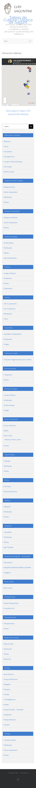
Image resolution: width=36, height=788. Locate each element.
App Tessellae (8, 547)
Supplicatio (8, 715)
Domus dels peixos (10, 491)
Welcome (7, 141)
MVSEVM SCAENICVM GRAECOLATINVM (17, 568)
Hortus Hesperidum (11, 192)
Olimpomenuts (9, 624)
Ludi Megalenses (9, 699)
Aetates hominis (9, 187)
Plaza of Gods (8, 644)
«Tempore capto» (10, 740)
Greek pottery (9, 243)
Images (6, 344)
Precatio (7, 725)
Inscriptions (8, 152)
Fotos (6, 319)
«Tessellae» (8, 532)
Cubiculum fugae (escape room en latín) (17, 360)
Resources (7, 659)
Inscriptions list (9, 157)
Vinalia (6, 705)
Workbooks (8, 197)
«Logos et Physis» (10, 273)
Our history (8, 167)
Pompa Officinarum (11, 679)
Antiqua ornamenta (10, 217)
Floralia (6, 694)
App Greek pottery (10, 258)
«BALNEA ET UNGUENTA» (12, 334)
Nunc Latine (8, 436)
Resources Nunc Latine (13, 440)
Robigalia (7, 684)
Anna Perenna (9, 674)
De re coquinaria (9, 309)
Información (8, 562)
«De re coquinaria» (10, 304)
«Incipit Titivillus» (10, 395)
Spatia (6, 431)
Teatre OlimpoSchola (11, 603)
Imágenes (7, 573)
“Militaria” (7, 507)
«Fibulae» (7, 461)
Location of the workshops (13, 162)
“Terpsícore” (8, 375)
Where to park (9, 172)
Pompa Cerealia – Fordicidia (13, 710)
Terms (6, 146)
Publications (8, 288)
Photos (6, 202)
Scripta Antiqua (9, 405)
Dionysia (7, 689)
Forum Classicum (10, 425)
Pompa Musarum (10, 720)
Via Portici (7, 486)
